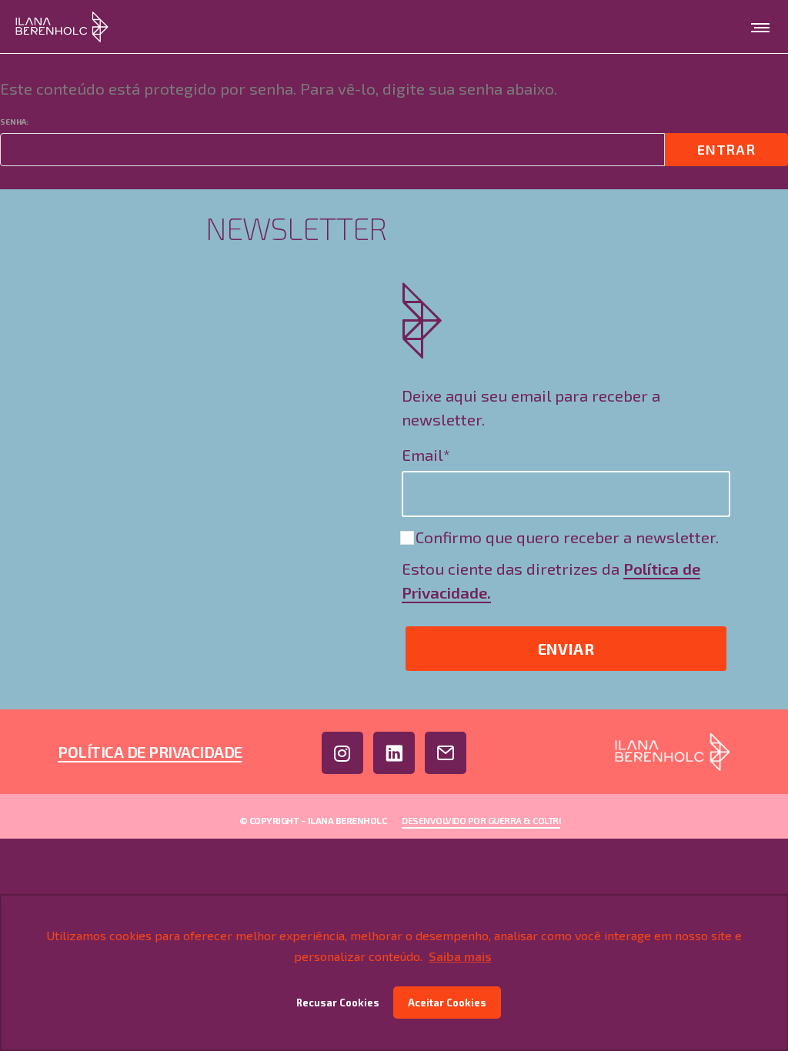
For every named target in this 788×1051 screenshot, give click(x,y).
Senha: (14, 122)
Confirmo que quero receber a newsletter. (565, 536)
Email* (426, 454)
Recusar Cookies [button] (337, 1002)
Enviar (566, 648)
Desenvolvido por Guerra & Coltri (481, 820)
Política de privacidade (150, 751)
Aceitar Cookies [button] (447, 1002)
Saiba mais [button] (460, 956)
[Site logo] (62, 27)
